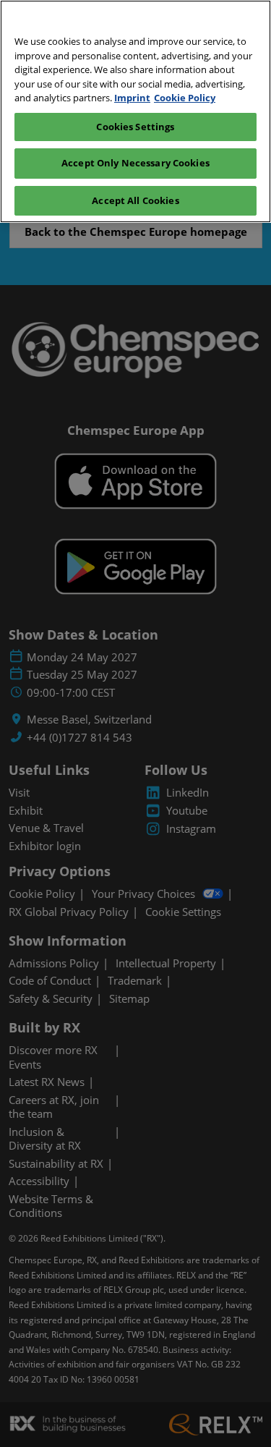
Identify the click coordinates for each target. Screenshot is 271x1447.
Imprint (132, 97)
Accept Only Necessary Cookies (135, 162)
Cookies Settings (135, 126)
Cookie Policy (184, 97)
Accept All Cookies (135, 200)
